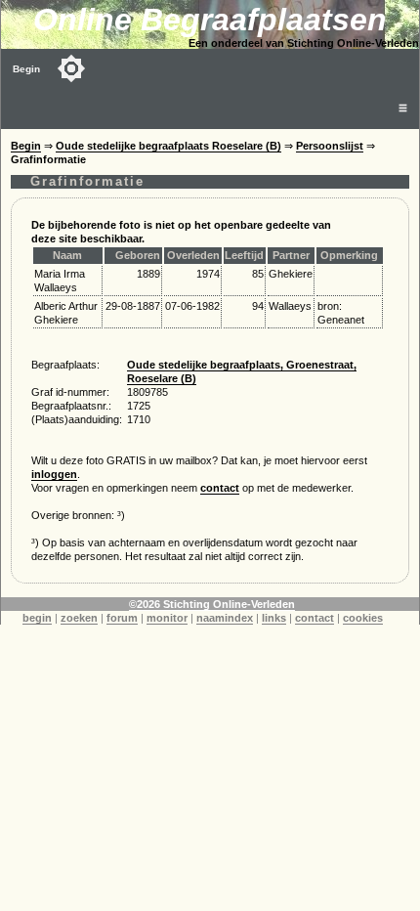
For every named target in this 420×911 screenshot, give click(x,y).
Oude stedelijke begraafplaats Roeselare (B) (168, 146)
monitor (167, 618)
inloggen (54, 474)
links (274, 618)
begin (37, 618)
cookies (363, 618)
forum (122, 618)
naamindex (224, 618)
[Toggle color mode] (71, 68)
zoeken (79, 618)
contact (219, 488)
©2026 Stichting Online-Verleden (212, 604)
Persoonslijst (329, 146)
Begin (26, 69)
